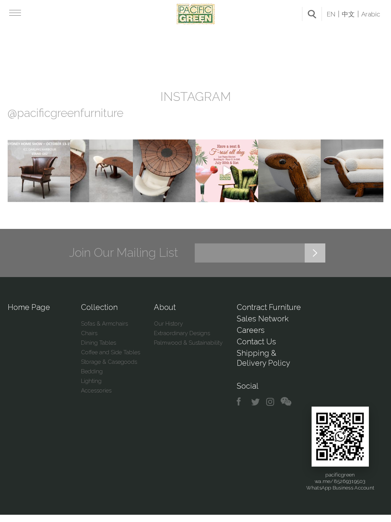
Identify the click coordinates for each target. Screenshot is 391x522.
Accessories (96, 390)
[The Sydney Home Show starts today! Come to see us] (39, 170)
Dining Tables (98, 342)
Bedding (92, 371)
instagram (270, 402)
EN (331, 14)
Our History (168, 323)
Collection (99, 307)
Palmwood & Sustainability (188, 342)
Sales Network (263, 318)
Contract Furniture (269, 307)
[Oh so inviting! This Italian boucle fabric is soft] (352, 170)
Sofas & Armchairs (104, 323)
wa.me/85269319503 (340, 481)
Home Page (29, 307)
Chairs (89, 333)
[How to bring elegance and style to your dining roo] (101, 170)
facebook (241, 402)
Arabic (370, 14)
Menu (14, 12)
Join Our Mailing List (123, 252)
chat (286, 402)
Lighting (91, 381)
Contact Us (256, 341)
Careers (251, 330)
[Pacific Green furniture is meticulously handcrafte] (289, 170)
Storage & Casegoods (109, 361)
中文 (348, 14)
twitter (256, 402)
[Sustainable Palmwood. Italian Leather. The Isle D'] (164, 170)
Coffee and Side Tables (110, 352)
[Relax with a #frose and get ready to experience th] (227, 170)
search (312, 14)
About (165, 307)
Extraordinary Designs (182, 333)
